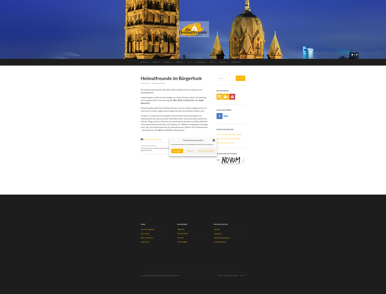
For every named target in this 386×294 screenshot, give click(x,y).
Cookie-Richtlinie (220, 242)
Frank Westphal (159, 83)
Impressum (236, 62)
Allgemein (147, 139)
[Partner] (232, 99)
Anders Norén (232, 275)
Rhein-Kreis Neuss (147, 238)
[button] (214, 140)
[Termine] (220, 99)
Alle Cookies (177, 151)
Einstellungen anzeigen (206, 151)
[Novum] (231, 164)
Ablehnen (190, 151)
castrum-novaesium (148, 229)
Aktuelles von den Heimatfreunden (229, 138)
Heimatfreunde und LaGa (225, 143)
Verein (155, 62)
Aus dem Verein (157, 139)
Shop (212, 62)
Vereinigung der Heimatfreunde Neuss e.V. (163, 275)
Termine (167, 62)
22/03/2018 (145, 83)
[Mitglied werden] (226, 99)
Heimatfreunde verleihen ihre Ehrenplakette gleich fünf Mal (157, 148)
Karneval (180, 238)
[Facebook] (220, 118)
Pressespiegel (182, 242)
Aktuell (144, 62)
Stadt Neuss (145, 242)
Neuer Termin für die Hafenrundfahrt (229, 134)
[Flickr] (226, 118)
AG (189, 62)
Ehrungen (200, 62)
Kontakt (222, 62)
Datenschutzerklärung (221, 238)
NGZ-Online (145, 233)
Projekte (179, 62)
